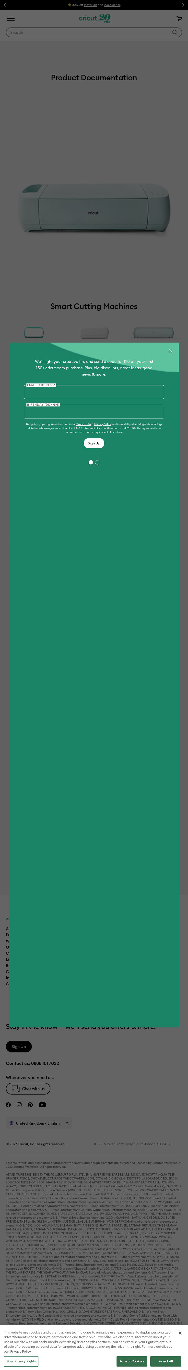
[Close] (170, 350)
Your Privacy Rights (21, 1361)
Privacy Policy (102, 424)
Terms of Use (83, 424)
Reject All (165, 1361)
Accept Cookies (132, 1361)
